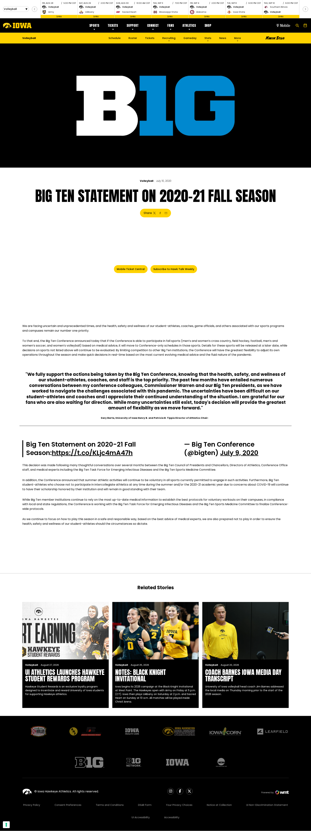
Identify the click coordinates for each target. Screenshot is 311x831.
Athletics (189, 25)
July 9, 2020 (239, 452)
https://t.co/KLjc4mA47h (92, 452)
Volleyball (146, 181)
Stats (207, 38)
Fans (170, 25)
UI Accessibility (141, 817)
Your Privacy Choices (179, 805)
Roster (133, 38)
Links (59, 16)
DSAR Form (145, 805)
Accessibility (171, 817)
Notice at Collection (219, 805)
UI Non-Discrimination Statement (267, 805)
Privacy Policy (31, 805)
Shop (208, 25)
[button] (34, 9)
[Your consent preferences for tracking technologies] (6, 824)
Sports (94, 25)
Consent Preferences (68, 805)
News (222, 38)
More (237, 38)
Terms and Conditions (110, 805)
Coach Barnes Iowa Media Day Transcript (243, 675)
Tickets (113, 25)
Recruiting (168, 38)
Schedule (115, 38)
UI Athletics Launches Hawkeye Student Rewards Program (64, 675)
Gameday (190, 38)
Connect (153, 25)
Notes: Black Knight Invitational (140, 675)
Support (133, 25)
